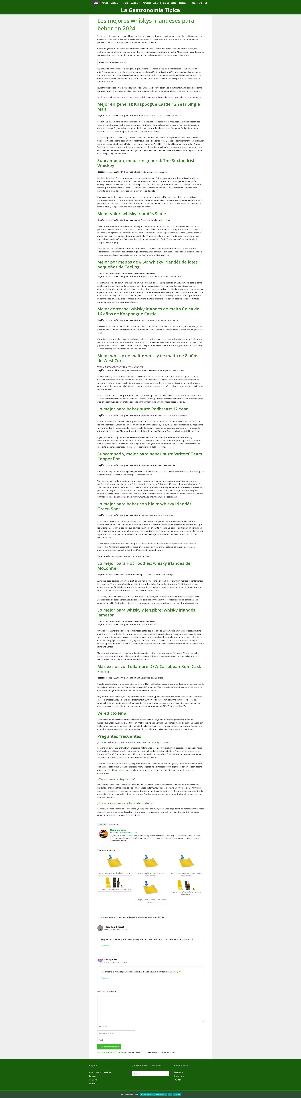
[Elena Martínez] (103, 837)
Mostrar (122, 62)
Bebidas (182, 3)
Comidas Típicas (168, 3)
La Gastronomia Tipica (108, 1052)
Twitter (177, 1079)
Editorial (93, 1083)
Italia (125, 3)
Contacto (93, 1079)
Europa (134, 3)
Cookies (92, 1076)
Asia (155, 3)
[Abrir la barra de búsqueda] (206, 3)
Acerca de (102, 824)
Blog (96, 3)
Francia (104, 3)
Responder (105, 946)
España (114, 3)
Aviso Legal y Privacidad (100, 1072)
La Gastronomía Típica (150, 10)
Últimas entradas (113, 824)
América (147, 3)
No (170, 1094)
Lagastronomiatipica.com (128, 832)
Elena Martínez (118, 829)
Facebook (178, 1072)
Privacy (177, 1094)
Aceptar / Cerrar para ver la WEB (153, 1094)
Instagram (179, 1076)
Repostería (197, 3)
